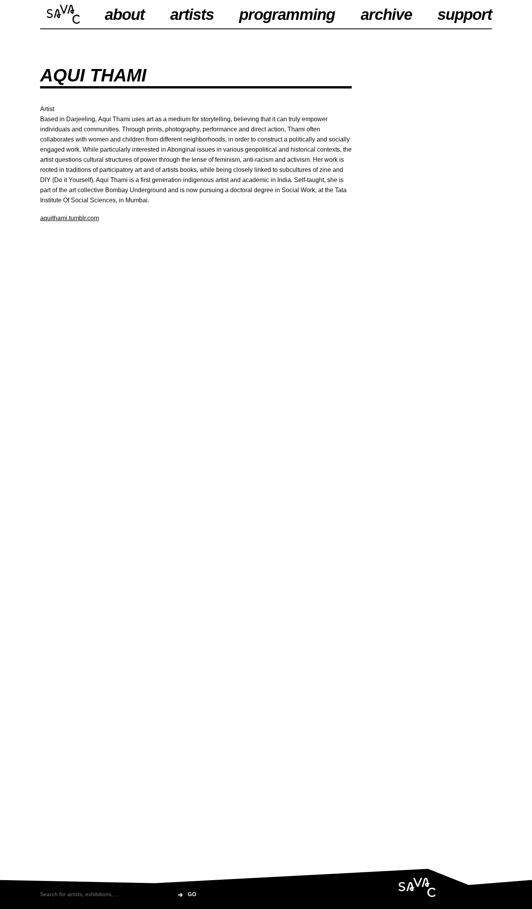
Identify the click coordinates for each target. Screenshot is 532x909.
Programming (287, 14)
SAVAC (63, 14)
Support (464, 14)
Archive (386, 14)
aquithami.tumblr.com (69, 218)
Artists (192, 14)
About (124, 14)
